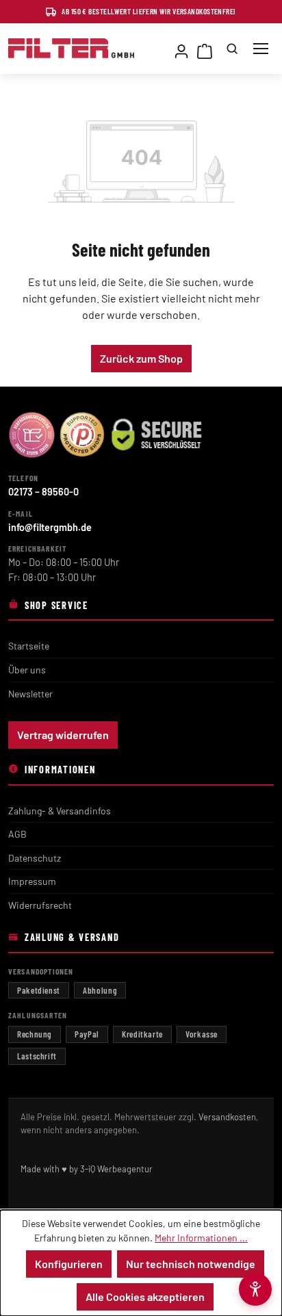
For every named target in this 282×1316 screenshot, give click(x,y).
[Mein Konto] (181, 48)
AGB (17, 834)
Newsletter (30, 693)
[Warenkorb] (204, 48)
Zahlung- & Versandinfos (59, 810)
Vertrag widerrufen (63, 734)
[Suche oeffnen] (232, 48)
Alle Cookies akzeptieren (145, 1296)
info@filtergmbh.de (50, 527)
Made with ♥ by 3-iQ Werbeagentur (87, 1168)
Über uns (27, 669)
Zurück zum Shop (141, 358)
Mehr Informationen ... (201, 1237)
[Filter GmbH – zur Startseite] (71, 48)
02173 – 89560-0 (43, 492)
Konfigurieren (69, 1263)
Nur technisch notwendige (190, 1263)
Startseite (28, 645)
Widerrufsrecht (40, 905)
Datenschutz (34, 858)
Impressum (32, 881)
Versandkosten (227, 1116)
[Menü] (261, 49)
